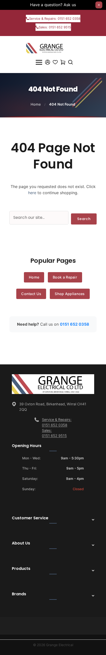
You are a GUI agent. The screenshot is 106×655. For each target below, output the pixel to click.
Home (36, 104)
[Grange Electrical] (47, 47)
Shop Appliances (70, 294)
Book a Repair (65, 277)
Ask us (70, 4)
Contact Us (31, 294)
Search (83, 218)
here (32, 192)
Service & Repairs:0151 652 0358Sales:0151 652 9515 (56, 427)
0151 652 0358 (74, 324)
